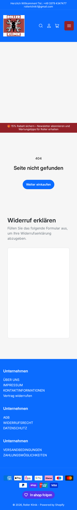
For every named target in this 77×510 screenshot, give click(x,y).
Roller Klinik (30, 504)
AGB (6, 417)
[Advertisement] (38, 82)
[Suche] (41, 25)
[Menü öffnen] (69, 25)
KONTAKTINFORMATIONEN (24, 390)
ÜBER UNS (11, 380)
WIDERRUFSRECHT (18, 423)
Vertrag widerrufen (17, 396)
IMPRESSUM (13, 385)
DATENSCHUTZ (15, 428)
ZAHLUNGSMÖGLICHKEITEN (25, 455)
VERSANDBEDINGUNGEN (22, 450)
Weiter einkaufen (38, 184)
